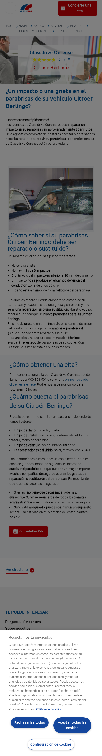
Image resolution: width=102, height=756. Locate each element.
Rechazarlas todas (29, 723)
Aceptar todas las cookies (72, 725)
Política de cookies (48, 709)
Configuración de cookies (50, 745)
